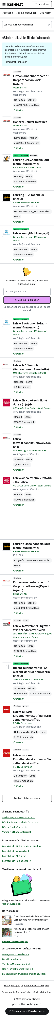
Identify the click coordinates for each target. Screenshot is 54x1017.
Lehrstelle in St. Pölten (14, 856)
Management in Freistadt (15, 954)
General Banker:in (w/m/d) (30, 122)
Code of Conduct (42, 992)
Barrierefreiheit (24, 992)
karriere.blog (10, 911)
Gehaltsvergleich (11, 904)
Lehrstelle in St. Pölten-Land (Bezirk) (21, 846)
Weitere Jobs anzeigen (27, 798)
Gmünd (18, 417)
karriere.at (34, 948)
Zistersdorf (20, 775)
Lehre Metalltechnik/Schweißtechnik (32, 443)
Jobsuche (7, 12)
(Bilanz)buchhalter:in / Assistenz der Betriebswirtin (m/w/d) (31, 672)
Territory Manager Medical (16, 964)
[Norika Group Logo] (26, 1005)
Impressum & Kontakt (32, 985)
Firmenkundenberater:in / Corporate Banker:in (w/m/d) (31, 80)
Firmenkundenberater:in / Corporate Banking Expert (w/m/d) (31, 586)
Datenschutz (8, 992)
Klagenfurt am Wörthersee (28, 560)
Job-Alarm (45, 12)
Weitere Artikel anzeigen (15, 941)
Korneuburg (20, 138)
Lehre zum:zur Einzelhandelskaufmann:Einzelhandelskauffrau (32, 715)
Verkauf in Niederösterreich (17, 832)
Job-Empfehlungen (26, 12)
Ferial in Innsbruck (11, 959)
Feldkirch (39, 211)
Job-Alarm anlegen (28, 300)
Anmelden (43, 4)
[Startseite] (15, 4)
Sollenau (18, 382)
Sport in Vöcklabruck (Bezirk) (17, 969)
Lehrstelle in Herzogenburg (16, 861)
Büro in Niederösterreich (15, 827)
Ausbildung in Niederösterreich (18, 817)
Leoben (18, 211)
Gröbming (28, 211)
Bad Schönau (21, 249)
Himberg (18, 176)
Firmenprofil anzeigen (15, 62)
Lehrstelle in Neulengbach (16, 851)
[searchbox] (27, 24)
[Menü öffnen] (4, 4)
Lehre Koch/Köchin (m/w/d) (31, 233)
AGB (47, 985)
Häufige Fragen (12, 985)
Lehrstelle (12, 37)
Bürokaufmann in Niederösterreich (20, 822)
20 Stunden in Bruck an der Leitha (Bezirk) (24, 973)
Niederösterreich (38, 37)
